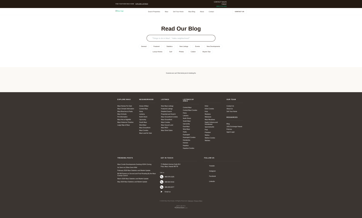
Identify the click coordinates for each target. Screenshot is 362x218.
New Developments (213, 46)
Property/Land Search (168, 114)
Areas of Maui (143, 106)
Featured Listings (167, 109)
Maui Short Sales (167, 130)
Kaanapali (186, 134)
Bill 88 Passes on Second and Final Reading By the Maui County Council (136, 174)
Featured (156, 46)
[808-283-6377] (161, 187)
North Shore (143, 117)
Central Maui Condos (190, 110)
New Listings (183, 46)
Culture (193, 51)
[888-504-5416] (161, 182)
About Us (230, 109)
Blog (228, 124)
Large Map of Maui (123, 125)
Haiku (185, 132)
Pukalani (208, 132)
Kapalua (186, 145)
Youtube (212, 166)
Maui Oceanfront (144, 127)
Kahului (185, 143)
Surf (170, 51)
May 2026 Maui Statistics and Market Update (132, 182)
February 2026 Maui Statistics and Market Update (133, 170)
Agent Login (231, 132)
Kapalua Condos (188, 148)
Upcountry (142, 119)
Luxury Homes (157, 51)
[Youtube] (206, 165)
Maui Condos (143, 130)
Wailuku (207, 140)
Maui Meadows (210, 119)
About (202, 11)
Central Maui (143, 109)
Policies (229, 129)
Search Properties (154, 11)
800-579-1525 (169, 177)
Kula (206, 111)
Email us (168, 192)
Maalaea (208, 114)
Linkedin (212, 181)
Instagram (212, 171)
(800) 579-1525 (221, 6)
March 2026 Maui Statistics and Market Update (132, 178)
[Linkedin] (206, 181)
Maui (166, 11)
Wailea (207, 135)
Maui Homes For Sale (124, 106)
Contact (211, 11)
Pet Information (122, 117)
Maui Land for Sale (145, 133)
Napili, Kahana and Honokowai (211, 123)
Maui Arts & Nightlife (124, 119)
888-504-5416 (169, 182)
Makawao (208, 117)
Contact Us (230, 106)
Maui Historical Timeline (125, 122)
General (143, 46)
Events (197, 46)
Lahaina (142, 114)
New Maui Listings (167, 106)
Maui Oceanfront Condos (169, 117)
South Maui (143, 122)
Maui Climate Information (125, 109)
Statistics (169, 46)
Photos (181, 51)
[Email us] (161, 192)
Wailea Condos (210, 138)
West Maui (142, 125)
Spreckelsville (209, 127)
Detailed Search (166, 111)
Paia (206, 129)
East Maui (186, 126)
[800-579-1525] (161, 176)
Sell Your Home (178, 11)
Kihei (206, 106)
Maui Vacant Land (167, 125)
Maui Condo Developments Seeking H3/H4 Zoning (134, 164)
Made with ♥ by (181, 206)
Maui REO (164, 127)
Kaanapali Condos (189, 137)
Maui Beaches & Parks (125, 111)
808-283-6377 (169, 187)
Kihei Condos (209, 109)
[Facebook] (206, 176)
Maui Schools (122, 114)
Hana (141, 111)
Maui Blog (191, 11)
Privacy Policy (198, 201)
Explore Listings (141, 4)
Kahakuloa (186, 140)
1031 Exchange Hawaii (234, 126)
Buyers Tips (207, 51)
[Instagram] (206, 171)
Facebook (212, 176)
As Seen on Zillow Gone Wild (127, 167)
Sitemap (190, 201)
